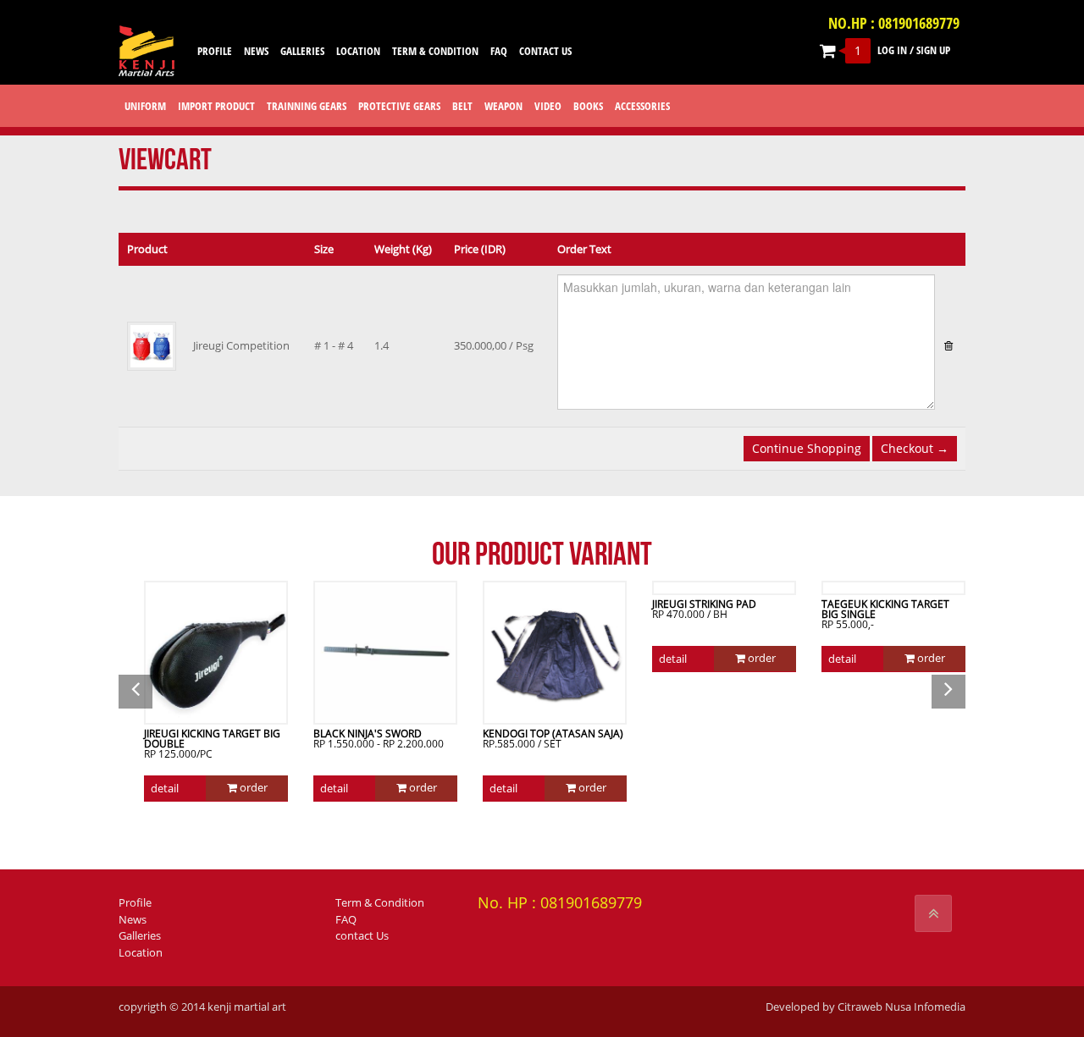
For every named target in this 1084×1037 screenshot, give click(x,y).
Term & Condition (379, 902)
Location (141, 952)
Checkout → (914, 448)
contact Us (362, 935)
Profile (135, 902)
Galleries (140, 935)
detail (165, 788)
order (252, 787)
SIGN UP (933, 50)
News (133, 919)
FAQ (346, 919)
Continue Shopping (806, 448)
